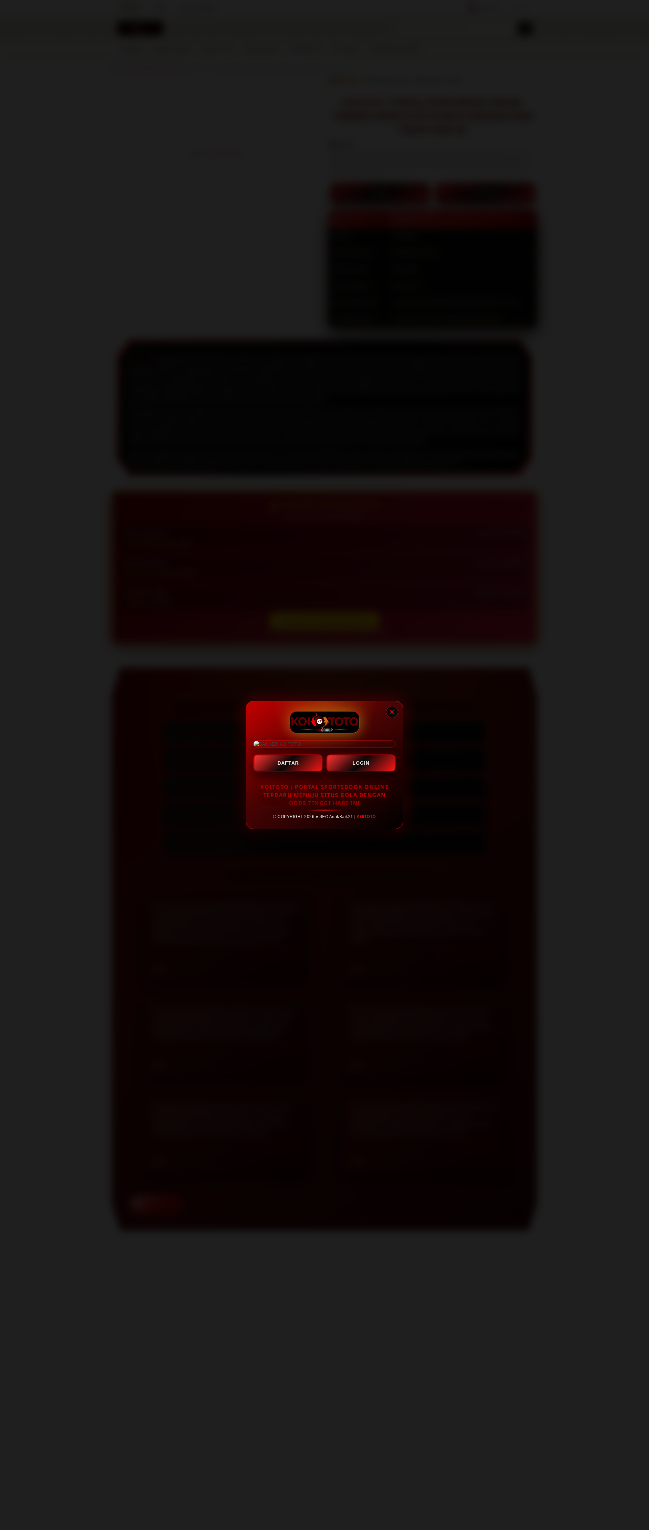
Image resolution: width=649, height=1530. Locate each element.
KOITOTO (366, 816)
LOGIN (361, 763)
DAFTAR (288, 763)
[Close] (392, 712)
